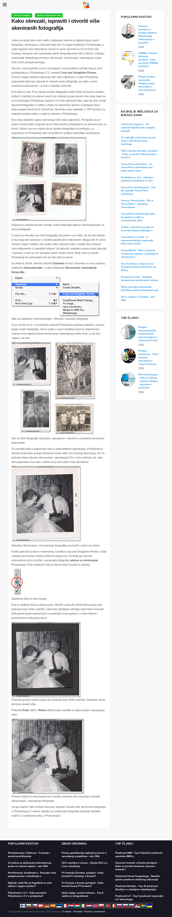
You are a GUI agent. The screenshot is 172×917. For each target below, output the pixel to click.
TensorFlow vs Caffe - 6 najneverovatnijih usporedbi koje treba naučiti (137, 240)
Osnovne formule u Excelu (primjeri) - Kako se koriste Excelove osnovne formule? (136, 866)
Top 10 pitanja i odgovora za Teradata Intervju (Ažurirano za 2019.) (138, 267)
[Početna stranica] (86, 4)
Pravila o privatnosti (94, 911)
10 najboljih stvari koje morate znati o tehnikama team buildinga (138, 140)
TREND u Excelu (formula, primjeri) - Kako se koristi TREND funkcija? (148, 60)
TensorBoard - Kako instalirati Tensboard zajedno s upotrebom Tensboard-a (139, 253)
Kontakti (78, 911)
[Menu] (5, 5)
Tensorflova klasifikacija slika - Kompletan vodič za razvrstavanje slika (138, 217)
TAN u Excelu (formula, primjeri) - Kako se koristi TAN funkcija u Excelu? (139, 154)
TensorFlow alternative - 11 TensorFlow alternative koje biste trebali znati (137, 167)
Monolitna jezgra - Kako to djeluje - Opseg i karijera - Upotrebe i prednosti (148, 381)
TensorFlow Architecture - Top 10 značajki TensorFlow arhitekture (138, 190)
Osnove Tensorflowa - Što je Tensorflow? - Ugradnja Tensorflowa (137, 203)
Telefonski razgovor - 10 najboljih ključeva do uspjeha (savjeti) (138, 127)
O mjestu (67, 911)
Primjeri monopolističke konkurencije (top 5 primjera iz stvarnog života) (148, 334)
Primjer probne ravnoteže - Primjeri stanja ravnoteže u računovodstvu (147, 83)
